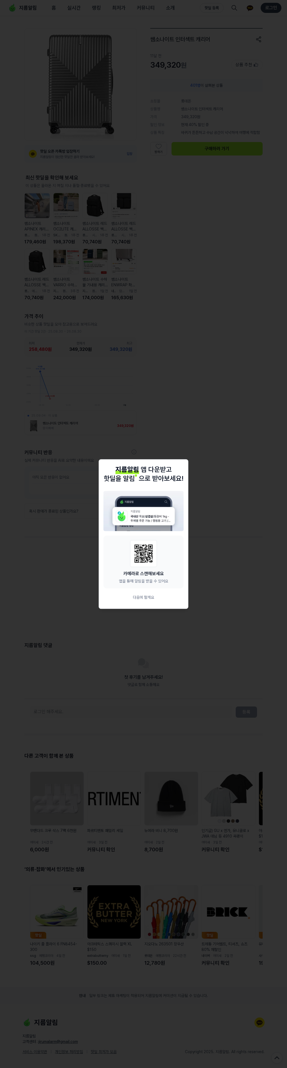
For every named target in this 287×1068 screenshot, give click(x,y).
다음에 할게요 (143, 597)
